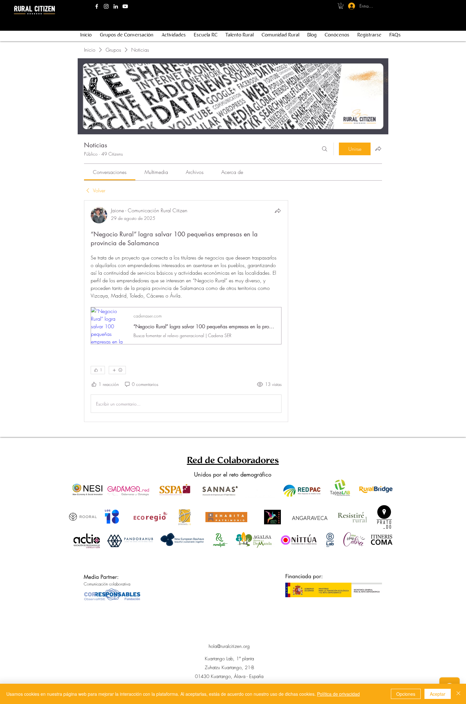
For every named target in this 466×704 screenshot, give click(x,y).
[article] (186, 311)
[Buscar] (324, 149)
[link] (109, 172)
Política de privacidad (338, 694)
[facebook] (97, 6)
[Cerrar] (458, 694)
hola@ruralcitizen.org (229, 646)
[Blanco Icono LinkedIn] (116, 6)
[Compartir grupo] (378, 148)
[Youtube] (125, 6)
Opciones (405, 694)
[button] (341, 6)
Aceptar (437, 694)
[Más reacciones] (117, 370)
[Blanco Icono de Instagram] (106, 6)
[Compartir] (278, 210)
